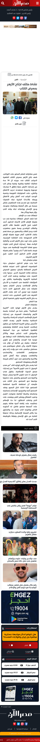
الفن (16, 79)
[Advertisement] (20, 50)
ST (9, 733)
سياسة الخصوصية (22, 729)
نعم (26, 645)
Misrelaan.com (20, 720)
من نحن (10, 729)
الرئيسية (23, 79)
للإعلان (34, 729)
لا (9, 645)
